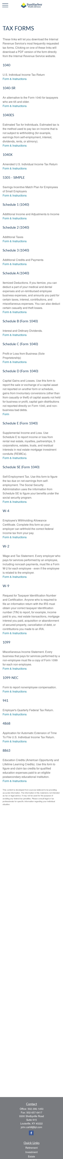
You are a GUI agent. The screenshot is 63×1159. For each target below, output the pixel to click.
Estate (31, 1156)
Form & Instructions (15, 79)
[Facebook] (31, 1133)
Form (6, 414)
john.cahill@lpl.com (31, 1127)
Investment (31, 1152)
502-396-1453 (35, 1108)
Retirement (31, 1147)
